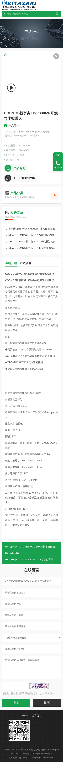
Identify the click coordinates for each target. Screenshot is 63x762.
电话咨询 (58, 167)
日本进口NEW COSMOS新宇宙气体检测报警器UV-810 (33, 228)
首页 (23, 38)
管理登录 (36, 757)
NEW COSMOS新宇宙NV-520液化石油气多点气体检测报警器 (33, 241)
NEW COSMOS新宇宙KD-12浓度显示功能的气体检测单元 (33, 235)
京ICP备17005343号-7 (41, 753)
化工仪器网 (24, 757)
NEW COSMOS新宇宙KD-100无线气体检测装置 (33, 248)
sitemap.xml (49, 757)
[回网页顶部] (57, 156)
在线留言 (26, 263)
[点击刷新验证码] (39, 686)
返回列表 (14, 553)
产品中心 (34, 38)
